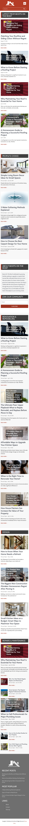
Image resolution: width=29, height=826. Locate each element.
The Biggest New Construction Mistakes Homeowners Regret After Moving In (14, 586)
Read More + (4, 47)
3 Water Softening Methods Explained (11, 790)
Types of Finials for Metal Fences (9, 792)
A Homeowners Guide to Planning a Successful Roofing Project (14, 132)
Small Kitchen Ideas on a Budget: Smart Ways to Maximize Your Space (11, 621)
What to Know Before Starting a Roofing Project (14, 68)
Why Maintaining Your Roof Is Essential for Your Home (14, 100)
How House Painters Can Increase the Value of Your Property (12, 511)
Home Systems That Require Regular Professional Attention (17, 690)
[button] (24, 3)
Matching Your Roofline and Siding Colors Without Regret (13, 37)
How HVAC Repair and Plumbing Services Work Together (18, 745)
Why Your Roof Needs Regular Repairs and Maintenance (17, 679)
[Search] (24, 9)
